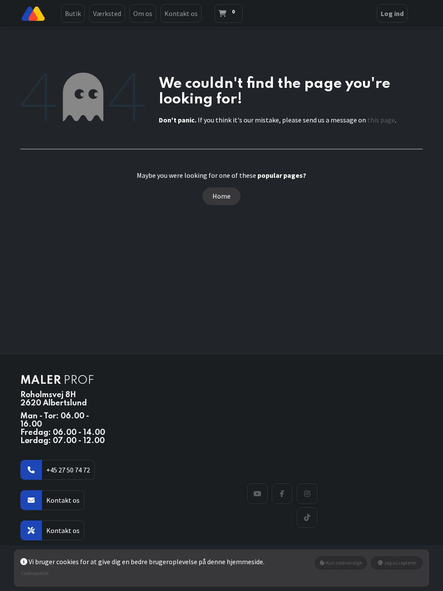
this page (381, 120)
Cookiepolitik (35, 573)
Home (221, 196)
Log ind (392, 13)
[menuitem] (73, 13)
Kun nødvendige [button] (343, 562)
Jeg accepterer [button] (399, 562)
